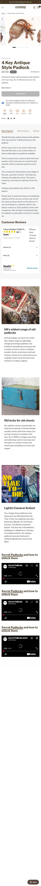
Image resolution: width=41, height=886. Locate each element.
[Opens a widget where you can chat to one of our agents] (33, 882)
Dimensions (23, 131)
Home (3, 13)
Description (7, 131)
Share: (4, 118)
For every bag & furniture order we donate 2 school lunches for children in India (22, 103)
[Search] (34, 7)
